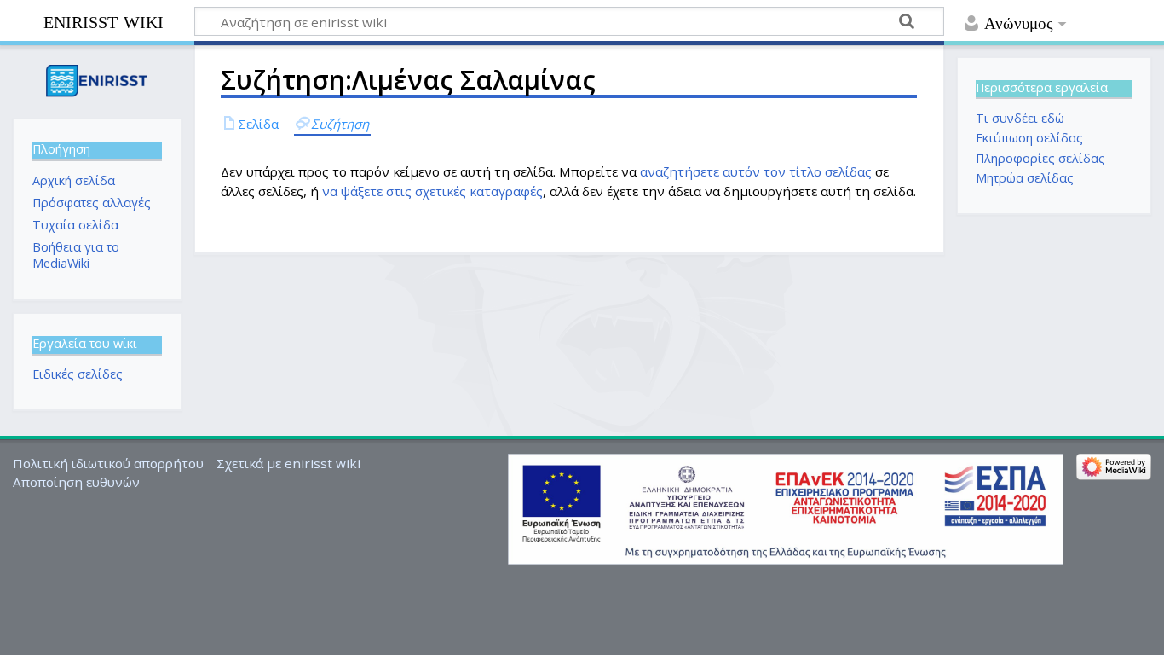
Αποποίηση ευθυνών (76, 481)
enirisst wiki (103, 20)
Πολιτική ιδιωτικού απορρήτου (108, 463)
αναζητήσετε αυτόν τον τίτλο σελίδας (756, 171)
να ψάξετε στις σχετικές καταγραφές (432, 191)
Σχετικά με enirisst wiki (288, 463)
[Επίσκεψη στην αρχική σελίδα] (97, 81)
